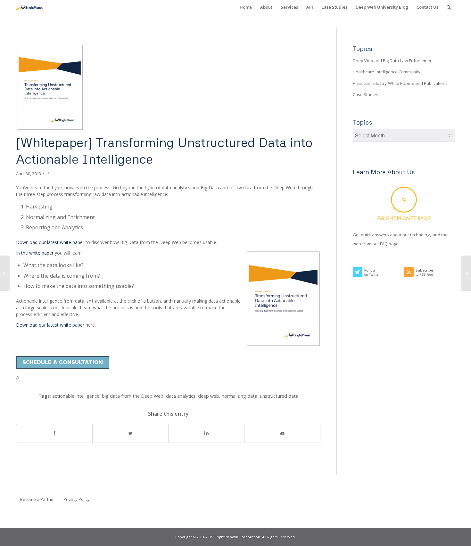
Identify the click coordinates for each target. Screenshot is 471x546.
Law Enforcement (417, 60)
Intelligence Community (398, 72)
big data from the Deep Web (132, 396)
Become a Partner (37, 499)
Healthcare (363, 72)
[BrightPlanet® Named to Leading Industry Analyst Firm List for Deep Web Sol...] (466, 273)
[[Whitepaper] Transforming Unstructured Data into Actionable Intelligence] (168, 87)
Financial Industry (370, 83)
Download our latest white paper (50, 242)
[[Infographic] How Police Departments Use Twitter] (5, 273)
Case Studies (365, 94)
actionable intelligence (75, 396)
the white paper (38, 253)
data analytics (180, 396)
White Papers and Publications (418, 83)
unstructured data (279, 396)
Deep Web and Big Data (376, 60)
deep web (208, 396)
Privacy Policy (76, 499)
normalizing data (239, 396)
